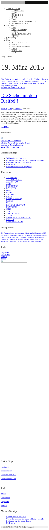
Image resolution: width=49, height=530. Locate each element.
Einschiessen (14, 235)
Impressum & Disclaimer (20, 47)
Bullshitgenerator (37, 233)
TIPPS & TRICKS (13, 9)
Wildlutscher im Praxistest (16, 158)
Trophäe (14, 19)
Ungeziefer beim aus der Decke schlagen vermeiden (25, 160)
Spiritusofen (4, 241)
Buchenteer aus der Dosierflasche (18, 162)
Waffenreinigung (25, 241)
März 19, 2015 (6, 109)
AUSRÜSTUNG (17, 11)
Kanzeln (9, 197)
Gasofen (20, 235)
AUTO (14, 13)
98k (2, 233)
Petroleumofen (24, 239)
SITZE (8, 209)
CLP (44, 233)
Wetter (32, 241)
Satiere (41, 239)
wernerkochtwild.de (8, 479)
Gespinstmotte (28, 235)
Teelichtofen (12, 241)
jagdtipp (18, 109)
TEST (13, 53)
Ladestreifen (4, 239)
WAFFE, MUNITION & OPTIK (23, 21)
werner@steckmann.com (10, 147)
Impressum (5, 253)
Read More (5, 127)
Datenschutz (5, 255)
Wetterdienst (38, 241)
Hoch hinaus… (11, 165)
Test (18, 241)
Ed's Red (6, 235)
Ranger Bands (34, 239)
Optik (8, 203)
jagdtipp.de (5, 467)
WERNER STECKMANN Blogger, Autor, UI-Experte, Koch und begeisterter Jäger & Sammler (15, 143)
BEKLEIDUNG (17, 15)
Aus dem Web (11, 178)
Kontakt (14, 49)
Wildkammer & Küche (19, 23)
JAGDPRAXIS (11, 26)
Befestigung (28, 233)
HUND (14, 17)
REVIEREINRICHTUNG (21, 34)
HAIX (17, 237)
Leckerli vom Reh (14, 239)
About (3, 494)
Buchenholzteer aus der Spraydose (18, 167)
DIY (2, 235)
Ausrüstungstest (19, 233)
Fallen (13, 28)
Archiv (3, 259)
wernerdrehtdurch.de (8, 475)
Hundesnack (23, 237)
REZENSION (16, 51)
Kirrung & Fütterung (19, 30)
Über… (9, 40)
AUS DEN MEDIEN (19, 42)
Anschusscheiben (9, 233)
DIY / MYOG (11, 38)
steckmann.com (6, 471)
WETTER (15, 36)
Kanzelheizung (39, 237)
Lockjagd (14, 32)
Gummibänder (11, 237)
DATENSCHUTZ (18, 44)
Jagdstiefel (31, 237)
